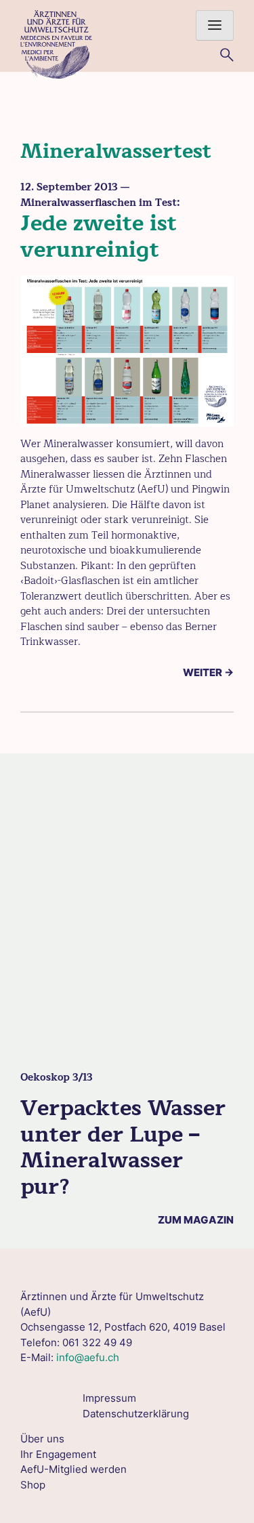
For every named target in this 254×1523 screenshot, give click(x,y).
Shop (32, 1484)
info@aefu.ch (87, 1357)
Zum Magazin (196, 1219)
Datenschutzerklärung (136, 1413)
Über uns (42, 1438)
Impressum (109, 1398)
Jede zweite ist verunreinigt (98, 236)
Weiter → (208, 672)
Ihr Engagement (58, 1454)
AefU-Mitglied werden (73, 1469)
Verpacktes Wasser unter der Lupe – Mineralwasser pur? (123, 1147)
